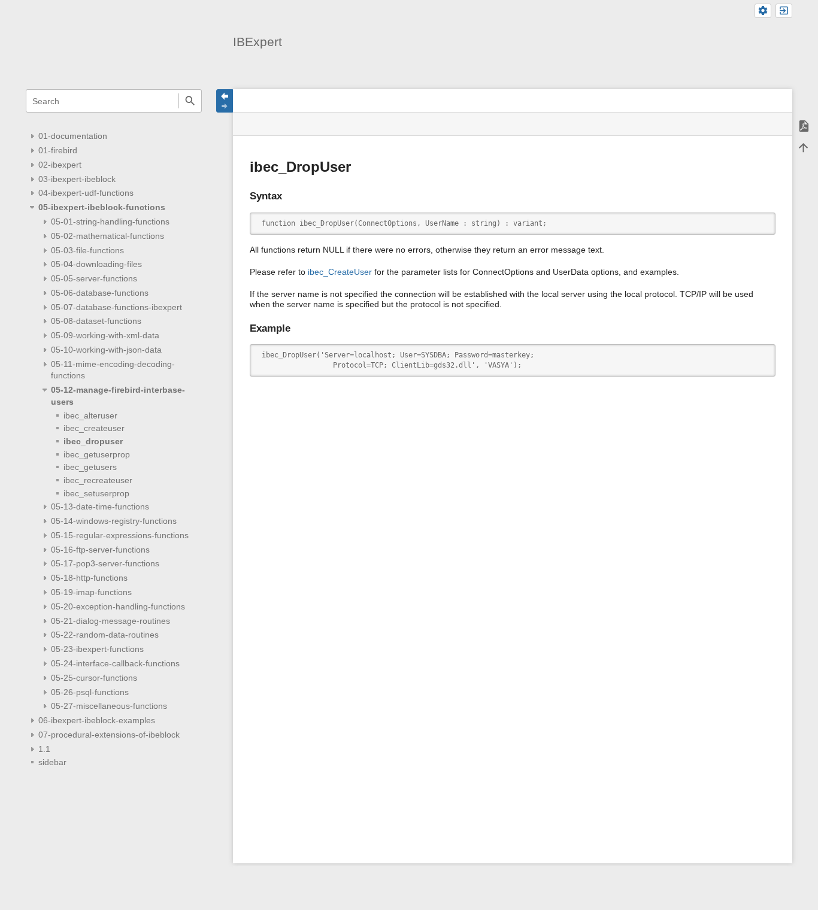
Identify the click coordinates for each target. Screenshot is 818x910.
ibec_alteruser (90, 415)
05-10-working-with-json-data (106, 349)
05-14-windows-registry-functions (114, 521)
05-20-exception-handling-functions (118, 606)
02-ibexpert (59, 164)
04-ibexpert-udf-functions (86, 193)
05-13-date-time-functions (100, 506)
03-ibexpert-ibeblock (77, 179)
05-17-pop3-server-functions (105, 563)
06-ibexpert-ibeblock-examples (96, 720)
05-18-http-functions (89, 578)
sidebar (52, 762)
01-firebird (57, 150)
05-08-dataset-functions (96, 321)
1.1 (44, 749)
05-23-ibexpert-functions (97, 649)
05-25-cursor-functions (94, 677)
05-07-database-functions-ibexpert (116, 307)
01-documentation (72, 136)
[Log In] (783, 11)
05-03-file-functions (87, 250)
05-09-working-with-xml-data (105, 335)
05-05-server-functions (94, 278)
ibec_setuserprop (96, 493)
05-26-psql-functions (90, 692)
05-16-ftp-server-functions (100, 549)
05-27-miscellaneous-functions (109, 706)
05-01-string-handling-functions (110, 221)
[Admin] (763, 11)
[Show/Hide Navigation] (224, 101)
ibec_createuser (94, 428)
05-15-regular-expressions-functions (120, 535)
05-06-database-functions (100, 293)
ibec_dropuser (93, 441)
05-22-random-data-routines (105, 634)
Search (190, 101)
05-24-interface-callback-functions (115, 663)
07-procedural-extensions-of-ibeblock (109, 734)
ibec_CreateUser (340, 272)
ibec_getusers (90, 467)
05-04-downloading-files (96, 264)
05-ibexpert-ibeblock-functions (101, 207)
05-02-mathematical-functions (107, 236)
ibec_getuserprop (96, 454)
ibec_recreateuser (97, 480)
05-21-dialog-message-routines (110, 621)
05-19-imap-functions (91, 592)
